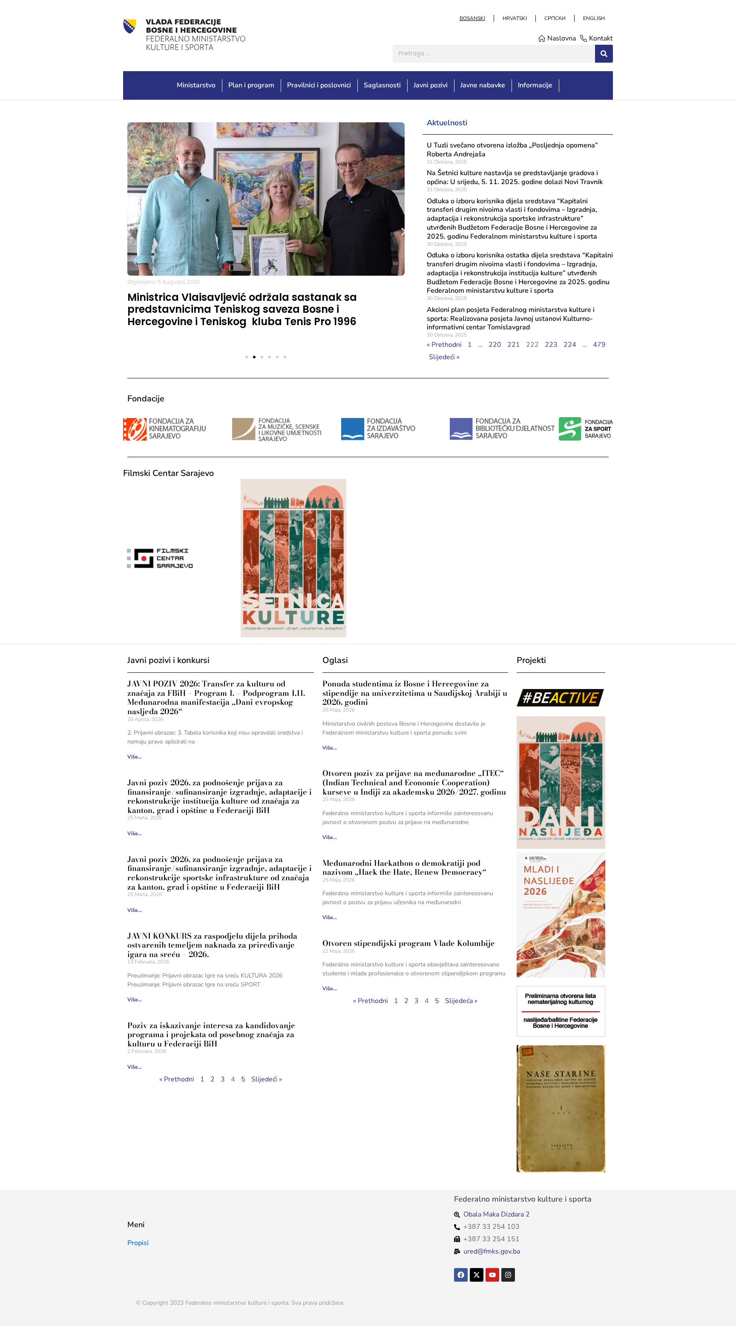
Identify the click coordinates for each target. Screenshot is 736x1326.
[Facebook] (461, 1275)
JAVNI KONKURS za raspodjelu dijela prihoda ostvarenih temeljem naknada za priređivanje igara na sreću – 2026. (212, 945)
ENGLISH (593, 18)
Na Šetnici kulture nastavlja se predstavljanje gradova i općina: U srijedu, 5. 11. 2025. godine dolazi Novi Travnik (515, 177)
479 (599, 344)
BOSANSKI (472, 18)
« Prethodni (444, 344)
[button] (128, 231)
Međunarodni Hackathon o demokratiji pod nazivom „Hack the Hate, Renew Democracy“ (404, 867)
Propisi (138, 1243)
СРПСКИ (554, 18)
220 (495, 344)
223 (551, 344)
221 (513, 344)
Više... (134, 756)
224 (570, 344)
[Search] (604, 54)
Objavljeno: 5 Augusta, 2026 (163, 281)
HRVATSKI (514, 18)
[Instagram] (508, 1275)
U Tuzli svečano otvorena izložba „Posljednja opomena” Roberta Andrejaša (512, 150)
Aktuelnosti (447, 123)
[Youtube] (492, 1275)
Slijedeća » (461, 1001)
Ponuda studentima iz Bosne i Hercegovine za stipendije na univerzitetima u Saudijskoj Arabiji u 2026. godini (414, 693)
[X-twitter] (476, 1275)
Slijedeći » (444, 357)
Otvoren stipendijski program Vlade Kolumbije (408, 943)
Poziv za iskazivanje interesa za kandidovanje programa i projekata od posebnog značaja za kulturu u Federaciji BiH (211, 1034)
